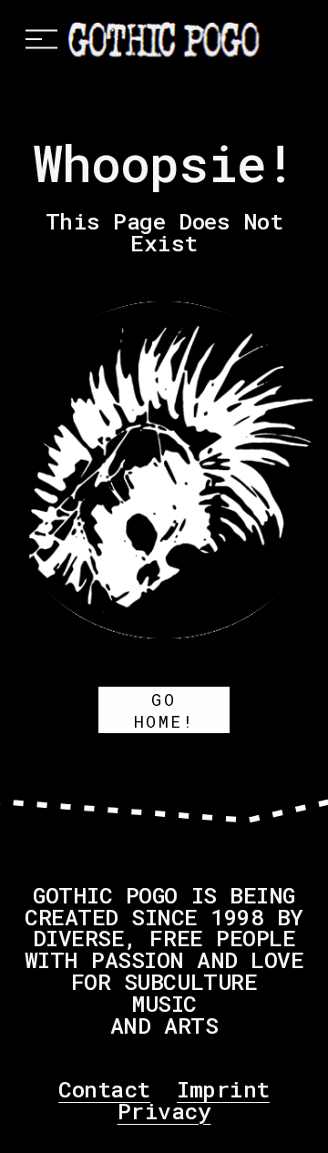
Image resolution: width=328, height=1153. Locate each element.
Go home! (164, 710)
